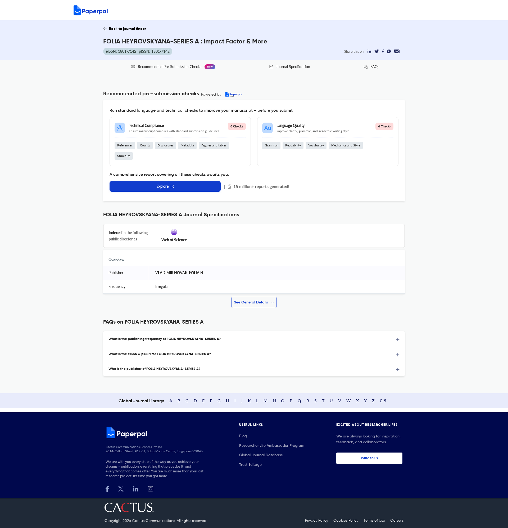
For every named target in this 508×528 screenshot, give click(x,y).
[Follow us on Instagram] (150, 488)
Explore (162, 186)
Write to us (369, 458)
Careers (396, 520)
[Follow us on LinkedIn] (135, 488)
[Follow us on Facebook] (107, 488)
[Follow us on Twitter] (121, 488)
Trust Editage (250, 465)
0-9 (383, 400)
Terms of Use (374, 520)
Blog (243, 436)
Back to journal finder (127, 29)
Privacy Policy (316, 520)
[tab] (254, 338)
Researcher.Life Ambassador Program (271, 446)
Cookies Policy (345, 520)
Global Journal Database (261, 455)
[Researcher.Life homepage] (156, 432)
